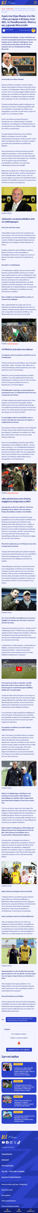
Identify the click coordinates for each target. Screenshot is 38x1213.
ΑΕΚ (15, 1018)
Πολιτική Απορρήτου (9, 1201)
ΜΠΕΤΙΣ (30, 1018)
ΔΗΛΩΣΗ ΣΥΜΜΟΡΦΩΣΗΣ (11, 1177)
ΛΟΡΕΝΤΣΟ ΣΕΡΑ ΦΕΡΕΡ (22, 1018)
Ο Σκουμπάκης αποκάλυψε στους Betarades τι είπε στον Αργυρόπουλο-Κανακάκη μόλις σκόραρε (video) (24, 1118)
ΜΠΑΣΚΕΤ (19, 1211)
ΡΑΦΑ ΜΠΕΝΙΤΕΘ (23, 1020)
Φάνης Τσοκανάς (9, 29)
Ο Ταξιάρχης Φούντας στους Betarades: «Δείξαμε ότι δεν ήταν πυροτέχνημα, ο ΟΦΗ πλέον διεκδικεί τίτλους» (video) (24, 1087)
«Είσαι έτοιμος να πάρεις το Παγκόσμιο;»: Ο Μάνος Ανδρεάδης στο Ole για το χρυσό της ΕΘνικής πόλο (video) (24, 1103)
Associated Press (12, 493)
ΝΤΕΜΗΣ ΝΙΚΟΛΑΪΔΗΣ (12, 1020)
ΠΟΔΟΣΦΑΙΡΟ (7, 1211)
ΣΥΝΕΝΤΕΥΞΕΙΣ (30, 1211)
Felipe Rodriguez (12, 344)
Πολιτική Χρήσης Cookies (10, 1206)
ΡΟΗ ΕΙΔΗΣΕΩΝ (7, 1166)
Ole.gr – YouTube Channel (13, 1172)
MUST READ (10, 1018)
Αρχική (3, 8)
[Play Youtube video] (19, 669)
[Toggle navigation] (35, 3)
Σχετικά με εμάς (7, 1190)
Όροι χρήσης (6, 1195)
